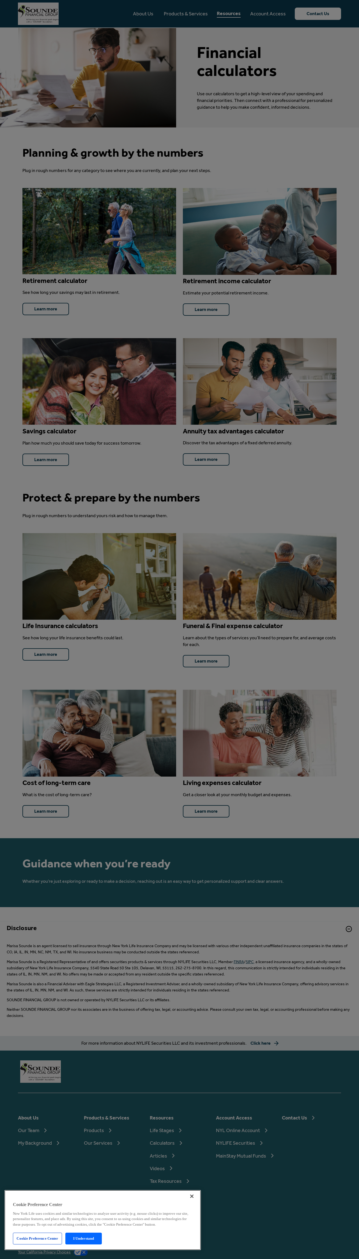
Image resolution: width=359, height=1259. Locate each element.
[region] (102, 1220)
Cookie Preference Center (37, 1238)
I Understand (83, 1238)
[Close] (192, 1196)
